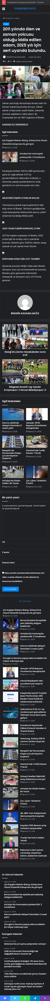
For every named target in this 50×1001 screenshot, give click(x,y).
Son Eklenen (25, 601)
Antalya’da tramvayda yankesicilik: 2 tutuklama (27, 2)
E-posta (6, 552)
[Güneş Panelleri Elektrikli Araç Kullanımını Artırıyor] (10, 780)
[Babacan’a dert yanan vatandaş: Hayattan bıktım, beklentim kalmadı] (10, 854)
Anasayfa (9, 18)
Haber (17, 18)
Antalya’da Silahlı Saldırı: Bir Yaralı (11, 482)
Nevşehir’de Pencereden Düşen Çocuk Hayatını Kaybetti (11, 454)
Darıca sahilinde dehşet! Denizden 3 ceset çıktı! (12, 425)
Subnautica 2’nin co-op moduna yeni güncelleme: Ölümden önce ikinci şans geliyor (33, 713)
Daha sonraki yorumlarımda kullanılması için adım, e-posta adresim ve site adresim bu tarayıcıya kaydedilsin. (23, 577)
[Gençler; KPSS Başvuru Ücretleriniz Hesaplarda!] (37, 414)
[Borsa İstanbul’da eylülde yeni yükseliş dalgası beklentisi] (10, 624)
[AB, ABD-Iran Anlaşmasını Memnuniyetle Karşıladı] (10, 817)
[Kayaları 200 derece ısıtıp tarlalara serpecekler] (10, 829)
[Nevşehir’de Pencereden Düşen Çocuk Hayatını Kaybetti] (13, 442)
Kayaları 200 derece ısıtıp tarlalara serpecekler (33, 827)
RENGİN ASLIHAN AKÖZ (16, 57)
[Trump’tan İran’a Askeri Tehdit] (10, 841)
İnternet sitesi (8, 562)
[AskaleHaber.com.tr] (25, 8)
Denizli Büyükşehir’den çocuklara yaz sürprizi (31, 682)
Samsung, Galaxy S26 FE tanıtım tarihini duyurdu (32, 740)
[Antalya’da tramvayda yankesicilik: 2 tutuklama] (10, 157)
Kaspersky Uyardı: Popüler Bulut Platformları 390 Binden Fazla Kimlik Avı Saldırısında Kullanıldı (33, 697)
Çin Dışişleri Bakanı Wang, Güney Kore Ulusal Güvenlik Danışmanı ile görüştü (22, 611)
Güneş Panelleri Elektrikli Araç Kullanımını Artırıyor (33, 778)
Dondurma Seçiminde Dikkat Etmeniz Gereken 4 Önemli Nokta (33, 728)
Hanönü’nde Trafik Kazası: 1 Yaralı (35, 451)
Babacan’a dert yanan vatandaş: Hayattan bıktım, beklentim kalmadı (33, 853)
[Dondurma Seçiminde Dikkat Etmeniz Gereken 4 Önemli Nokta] (10, 729)
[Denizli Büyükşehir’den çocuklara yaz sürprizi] (10, 684)
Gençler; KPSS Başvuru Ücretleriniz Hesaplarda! (36, 425)
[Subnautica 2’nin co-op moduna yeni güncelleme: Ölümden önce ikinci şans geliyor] (10, 713)
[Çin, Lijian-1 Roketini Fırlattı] (37, 472)
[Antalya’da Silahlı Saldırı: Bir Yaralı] (13, 472)
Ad (4, 542)
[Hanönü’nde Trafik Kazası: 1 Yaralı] (37, 442)
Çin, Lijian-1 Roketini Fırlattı (36, 482)
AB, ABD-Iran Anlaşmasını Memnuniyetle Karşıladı (33, 814)
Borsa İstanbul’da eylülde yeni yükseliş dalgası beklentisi (33, 623)
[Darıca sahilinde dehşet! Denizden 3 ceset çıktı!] (13, 414)
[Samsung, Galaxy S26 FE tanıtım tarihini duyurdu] (10, 742)
